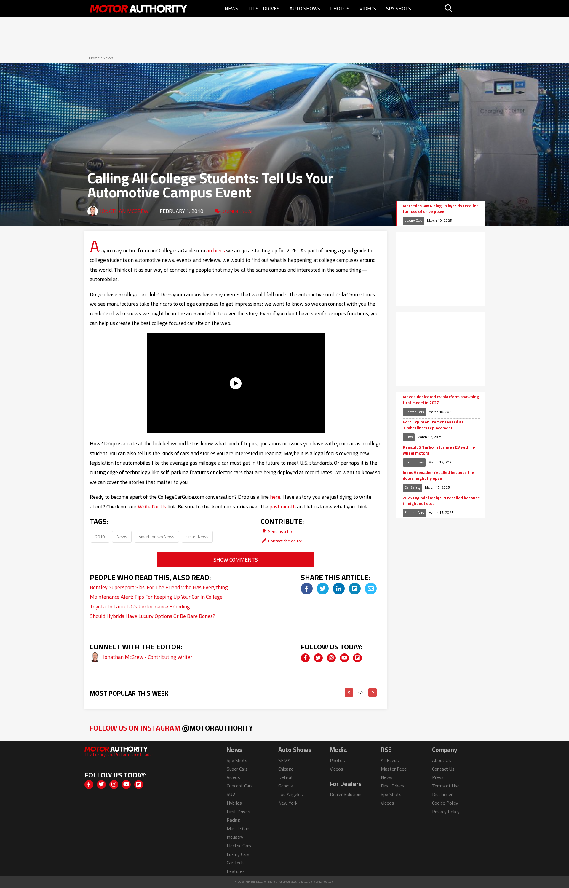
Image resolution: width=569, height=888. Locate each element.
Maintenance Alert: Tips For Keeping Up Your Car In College (156, 597)
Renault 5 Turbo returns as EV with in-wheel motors (439, 450)
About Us (441, 760)
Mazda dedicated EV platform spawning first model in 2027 (441, 400)
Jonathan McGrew (124, 211)
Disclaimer (442, 794)
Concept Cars (240, 785)
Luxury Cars (414, 220)
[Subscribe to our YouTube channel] (344, 657)
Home (94, 58)
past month (282, 506)
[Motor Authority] (138, 8)
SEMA (284, 760)
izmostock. (326, 881)
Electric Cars (414, 411)
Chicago (286, 768)
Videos (367, 8)
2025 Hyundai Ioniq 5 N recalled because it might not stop (441, 501)
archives (215, 250)
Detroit (285, 777)
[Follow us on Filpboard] (357, 657)
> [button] (372, 692)
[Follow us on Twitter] (318, 657)
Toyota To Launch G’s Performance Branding (140, 606)
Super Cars (237, 768)
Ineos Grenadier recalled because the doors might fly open (438, 475)
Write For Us (152, 506)
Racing (233, 819)
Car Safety (413, 487)
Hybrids (234, 802)
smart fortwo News (156, 537)
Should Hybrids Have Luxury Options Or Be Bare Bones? (152, 616)
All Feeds (390, 760)
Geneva (285, 785)
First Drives (263, 8)
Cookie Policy (445, 802)
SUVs (409, 436)
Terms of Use (446, 785)
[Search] (464, 8)
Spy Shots (398, 8)
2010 (100, 537)
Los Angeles (290, 794)
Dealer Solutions (346, 794)
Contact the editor (284, 541)
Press (438, 777)
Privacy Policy (446, 811)
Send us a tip (279, 531)
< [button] (349, 692)
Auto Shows (305, 8)
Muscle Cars (239, 828)
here (275, 497)
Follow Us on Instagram (171, 728)
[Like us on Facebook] (305, 657)
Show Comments (235, 560)
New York (287, 802)
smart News (197, 537)
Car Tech (235, 862)
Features (236, 871)
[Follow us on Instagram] (331, 657)
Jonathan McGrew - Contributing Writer (147, 657)
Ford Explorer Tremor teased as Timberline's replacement (433, 425)
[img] (307, 588)
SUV (231, 794)
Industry (235, 837)
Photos (339, 8)
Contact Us (443, 768)
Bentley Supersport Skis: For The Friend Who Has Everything (159, 587)
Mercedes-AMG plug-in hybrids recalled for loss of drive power (441, 209)
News (231, 8)
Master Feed (394, 768)
